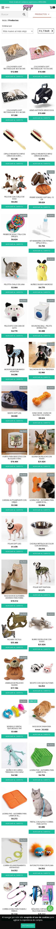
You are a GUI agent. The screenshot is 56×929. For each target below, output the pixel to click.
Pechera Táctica (14, 640)
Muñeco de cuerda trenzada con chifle (14, 771)
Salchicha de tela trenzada (42, 369)
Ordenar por (7, 26)
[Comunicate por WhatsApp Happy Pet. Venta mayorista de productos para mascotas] (50, 908)
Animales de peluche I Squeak (14, 684)
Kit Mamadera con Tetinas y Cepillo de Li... (42, 242)
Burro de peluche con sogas (41, 640)
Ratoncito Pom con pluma (41, 865)
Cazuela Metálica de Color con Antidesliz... (42, 545)
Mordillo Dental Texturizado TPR (14, 728)
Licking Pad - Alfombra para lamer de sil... (42, 501)
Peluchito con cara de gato (14, 327)
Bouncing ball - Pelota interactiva (42, 327)
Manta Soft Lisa (14, 413)
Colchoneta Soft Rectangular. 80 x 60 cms (14, 68)
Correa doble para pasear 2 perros (14, 910)
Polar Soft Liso (14, 544)
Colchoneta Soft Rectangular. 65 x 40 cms (14, 111)
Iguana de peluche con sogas (42, 458)
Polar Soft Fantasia (41, 587)
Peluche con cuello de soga (14, 198)
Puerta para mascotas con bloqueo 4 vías (14, 458)
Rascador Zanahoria (41, 727)
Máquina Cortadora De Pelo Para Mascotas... (41, 910)
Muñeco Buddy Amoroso (42, 284)
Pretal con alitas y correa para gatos (41, 823)
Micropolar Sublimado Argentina (14, 370)
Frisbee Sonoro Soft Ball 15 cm (42, 198)
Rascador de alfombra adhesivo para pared (14, 597)
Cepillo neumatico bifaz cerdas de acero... (14, 155)
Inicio (4, 20)
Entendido (28, 926)
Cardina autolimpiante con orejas (14, 501)
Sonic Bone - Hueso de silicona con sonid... (41, 414)
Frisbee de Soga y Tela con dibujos (14, 235)
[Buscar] (24, 14)
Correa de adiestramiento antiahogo (14, 866)
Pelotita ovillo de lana (14, 284)
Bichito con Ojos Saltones (41, 683)
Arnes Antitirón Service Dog (41, 110)
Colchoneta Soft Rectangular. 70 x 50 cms (41, 68)
